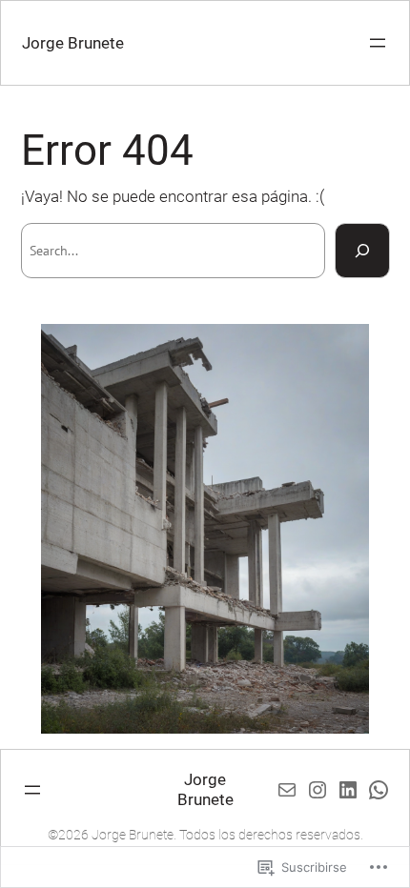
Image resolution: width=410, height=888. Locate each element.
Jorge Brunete (73, 42)
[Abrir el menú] (377, 42)
